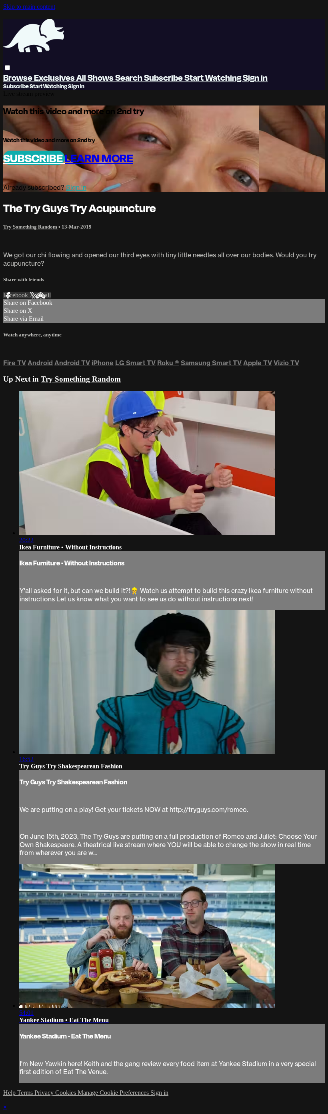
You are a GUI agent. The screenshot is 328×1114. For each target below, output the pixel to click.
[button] (7, 67)
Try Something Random (30, 227)
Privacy (44, 1092)
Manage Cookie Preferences (114, 1092)
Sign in (255, 77)
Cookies (66, 1092)
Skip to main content (29, 6)
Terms (25, 1092)
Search (129, 77)
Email (43, 295)
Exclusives (55, 77)
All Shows (95, 77)
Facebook (16, 295)
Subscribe (34, 158)
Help (10, 1092)
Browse (18, 77)
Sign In (76, 86)
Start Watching (213, 77)
